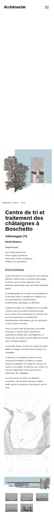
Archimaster (15, 7)
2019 (23, 203)
